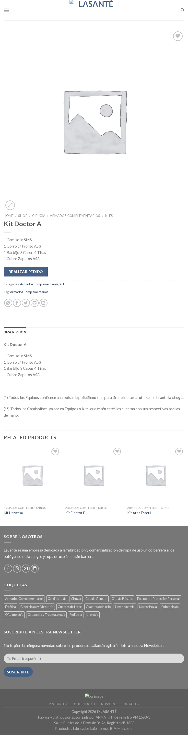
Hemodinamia (125, 607)
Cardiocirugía (57, 599)
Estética (10, 607)
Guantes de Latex (70, 607)
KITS (109, 216)
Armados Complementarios (75, 216)
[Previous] (4, 485)
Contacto (130, 704)
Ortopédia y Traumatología (46, 615)
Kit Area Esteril (139, 513)
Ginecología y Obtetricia (36, 607)
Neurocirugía (148, 607)
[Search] (182, 10)
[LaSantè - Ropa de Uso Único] (94, 10)
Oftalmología (14, 615)
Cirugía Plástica (122, 599)
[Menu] (7, 10)
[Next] (184, 485)
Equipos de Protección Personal (158, 599)
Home (8, 216)
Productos (59, 704)
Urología (92, 615)
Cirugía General (96, 599)
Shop (22, 216)
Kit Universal (14, 513)
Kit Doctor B (75, 513)
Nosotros (109, 704)
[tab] (15, 332)
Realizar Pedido (26, 271)
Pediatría (76, 615)
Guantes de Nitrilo (98, 607)
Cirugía (38, 216)
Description (15, 332)
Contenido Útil (84, 704)
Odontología (170, 607)
